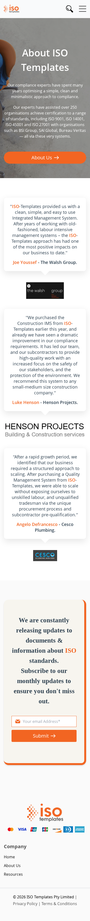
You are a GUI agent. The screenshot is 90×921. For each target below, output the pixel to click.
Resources (13, 874)
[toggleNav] (82, 9)
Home (9, 857)
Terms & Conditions (59, 903)
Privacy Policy (25, 903)
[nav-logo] (11, 9)
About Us (41, 157)
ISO (15, 206)
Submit (41, 736)
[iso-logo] (45, 813)
